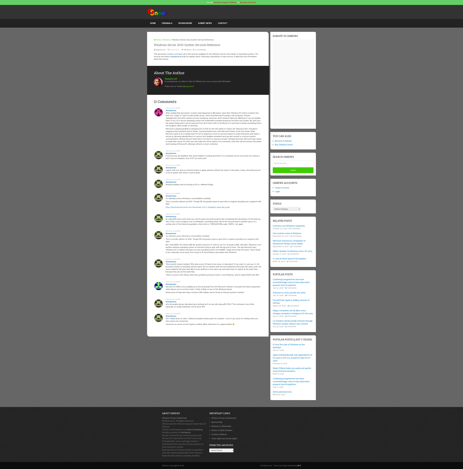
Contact (222, 23)
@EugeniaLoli (188, 86)
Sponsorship (185, 23)
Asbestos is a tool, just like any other (289, 293)
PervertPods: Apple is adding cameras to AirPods (291, 301)
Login (277, 191)
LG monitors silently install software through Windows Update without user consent (293, 322)
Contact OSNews (219, 434)
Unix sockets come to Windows (287, 233)
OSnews (165, 466)
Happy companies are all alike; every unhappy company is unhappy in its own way (293, 312)
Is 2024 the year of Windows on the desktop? (289, 346)
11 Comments (200, 50)
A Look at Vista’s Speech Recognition (289, 259)
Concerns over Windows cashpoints (289, 226)
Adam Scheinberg (194, 429)
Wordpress (186, 432)
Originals (167, 23)
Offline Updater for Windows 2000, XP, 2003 (292, 251)
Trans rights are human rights (224, 438)
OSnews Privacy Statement (174, 418)
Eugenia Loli (160, 50)
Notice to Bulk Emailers (221, 430)
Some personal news (282, 392)
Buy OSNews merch (284, 145)
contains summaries (175, 54)
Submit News (205, 23)
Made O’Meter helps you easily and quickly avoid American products (292, 369)
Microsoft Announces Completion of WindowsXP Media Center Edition (289, 242)
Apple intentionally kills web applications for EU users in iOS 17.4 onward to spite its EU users (292, 358)
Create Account (282, 188)
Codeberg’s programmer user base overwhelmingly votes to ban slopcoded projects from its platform (291, 282)
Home (153, 23)
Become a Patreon (283, 141)
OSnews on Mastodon (221, 426)
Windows (166, 40)
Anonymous (171, 110)
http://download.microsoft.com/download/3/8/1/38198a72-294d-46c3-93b (197, 207)
